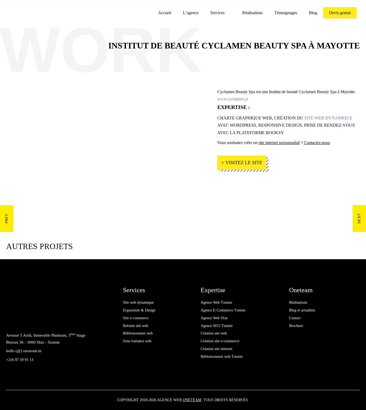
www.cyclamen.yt (232, 99)
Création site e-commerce (220, 341)
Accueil (164, 12)
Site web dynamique (138, 302)
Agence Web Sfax (214, 318)
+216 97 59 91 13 (19, 360)
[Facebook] (11, 320)
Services (217, 12)
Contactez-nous (317, 142)
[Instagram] (35, 320)
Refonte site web (135, 326)
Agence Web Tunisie (216, 302)
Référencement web (138, 333)
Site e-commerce (135, 318)
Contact (295, 318)
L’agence (191, 12)
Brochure (296, 326)
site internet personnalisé (279, 142)
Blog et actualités (302, 310)
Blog (313, 12)
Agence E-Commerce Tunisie (223, 310)
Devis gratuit (340, 12)
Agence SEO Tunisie (217, 326)
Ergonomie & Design (139, 310)
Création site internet (216, 349)
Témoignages (285, 12)
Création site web (214, 333)
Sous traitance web (137, 341)
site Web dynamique (328, 118)
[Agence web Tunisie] (46, 12)
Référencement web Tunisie (222, 357)
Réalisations (252, 12)
